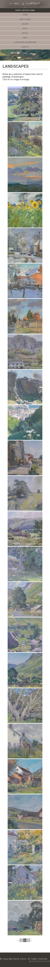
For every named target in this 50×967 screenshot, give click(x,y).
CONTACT (25, 47)
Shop (25, 28)
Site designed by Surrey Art (39, 961)
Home (25, 15)
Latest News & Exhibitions (25, 42)
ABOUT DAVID (25, 19)
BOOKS (25, 33)
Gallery (25, 24)
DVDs (25, 38)
